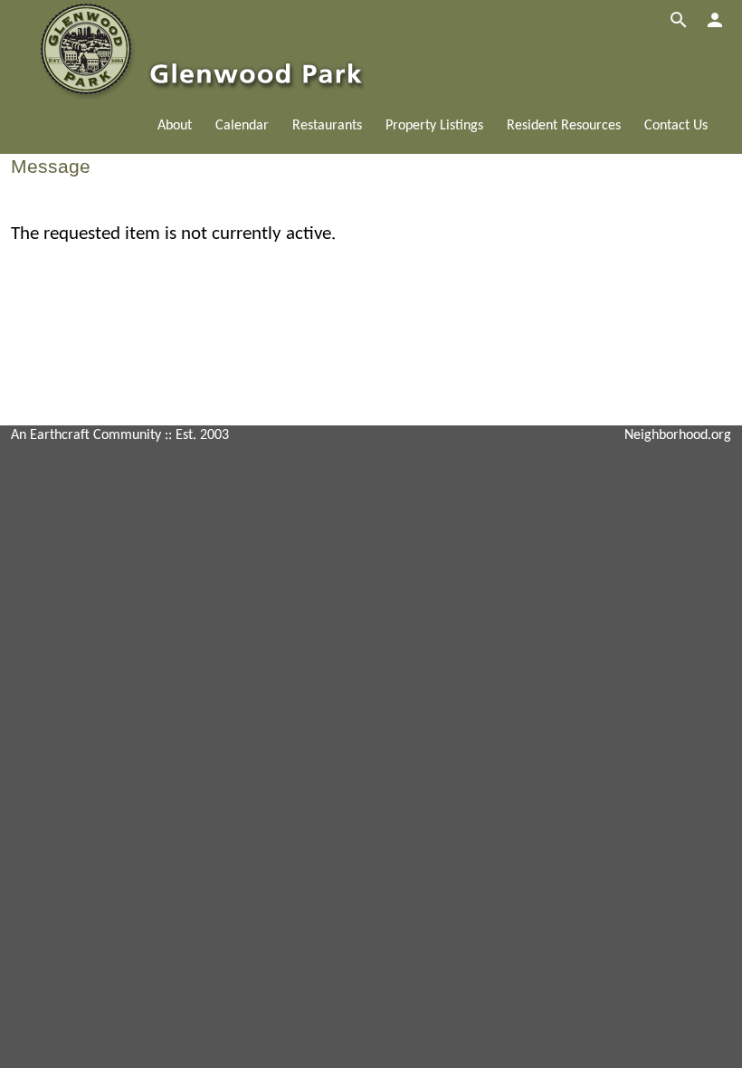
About (174, 126)
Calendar (242, 126)
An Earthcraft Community (86, 435)
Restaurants (327, 126)
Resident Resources (564, 126)
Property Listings (434, 126)
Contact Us (676, 126)
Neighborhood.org (677, 435)
